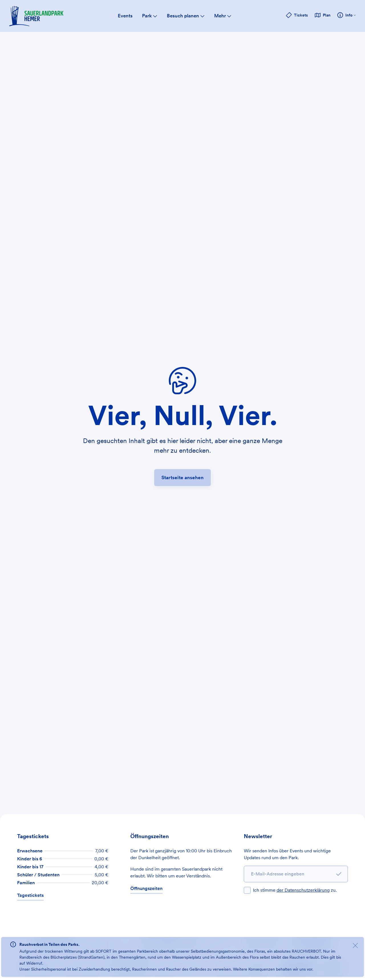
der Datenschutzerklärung (303, 890)
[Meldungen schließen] (355, 946)
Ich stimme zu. (295, 890)
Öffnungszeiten (146, 888)
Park (147, 16)
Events (125, 16)
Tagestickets (30, 895)
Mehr (220, 16)
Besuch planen (183, 16)
